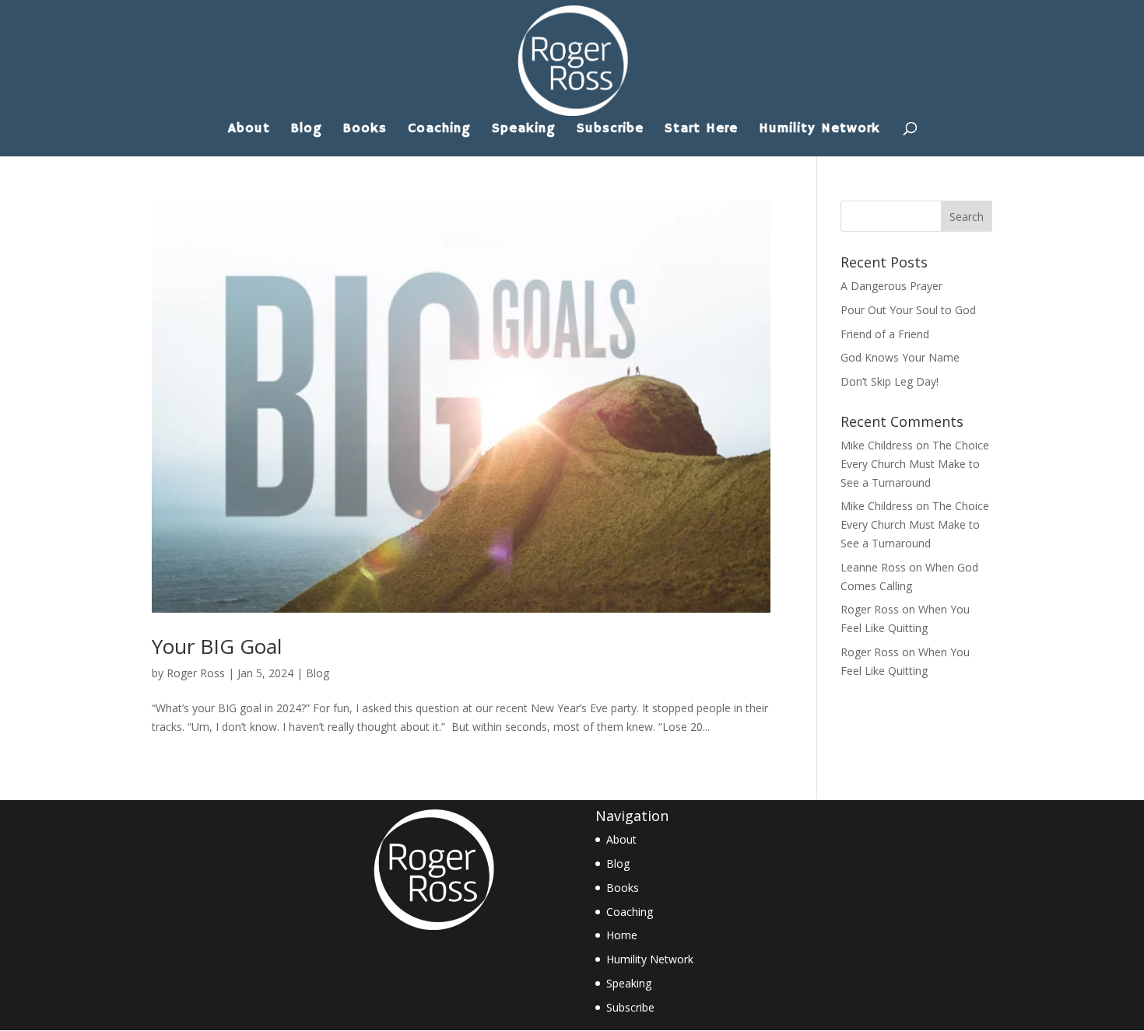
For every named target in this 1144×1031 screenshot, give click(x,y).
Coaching (439, 130)
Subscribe (610, 130)
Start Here (701, 130)
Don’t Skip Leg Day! (889, 381)
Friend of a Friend (884, 334)
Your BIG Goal (217, 646)
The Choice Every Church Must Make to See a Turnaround (914, 464)
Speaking (524, 130)
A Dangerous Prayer (891, 285)
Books (365, 130)
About (249, 130)
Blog (306, 130)
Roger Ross (196, 673)
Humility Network (819, 130)
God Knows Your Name (900, 357)
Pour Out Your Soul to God (908, 309)
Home (621, 935)
